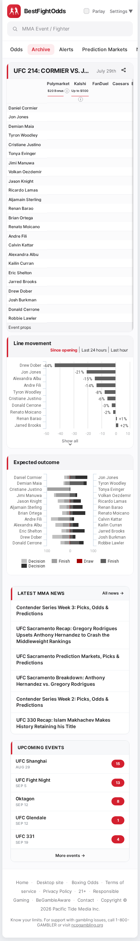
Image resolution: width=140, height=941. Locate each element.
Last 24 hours (94, 350)
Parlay (95, 11)
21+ (82, 891)
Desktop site (50, 882)
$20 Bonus (56, 91)
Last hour (119, 350)
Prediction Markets (104, 49)
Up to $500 (80, 91)
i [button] (67, 91)
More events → (70, 855)
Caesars (120, 83)
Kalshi (80, 83)
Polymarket (58, 83)
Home (22, 882)
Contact (85, 900)
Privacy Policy (57, 891)
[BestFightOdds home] (14, 11)
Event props (19, 327)
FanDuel (100, 83)
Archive (41, 49)
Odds (16, 49)
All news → (113, 593)
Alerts (66, 49)
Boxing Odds (85, 882)
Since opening (63, 350)
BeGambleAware (53, 900)
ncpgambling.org (87, 924)
